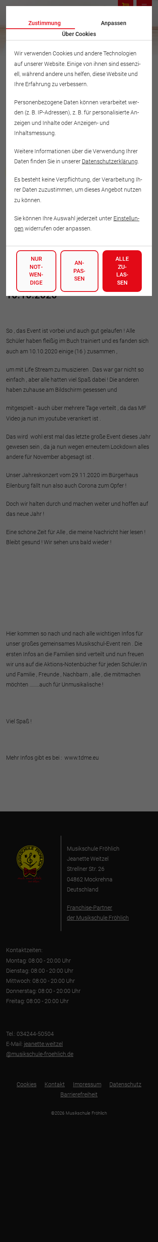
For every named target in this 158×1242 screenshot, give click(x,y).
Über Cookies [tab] (79, 34)
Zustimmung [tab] (44, 23)
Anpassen (79, 271)
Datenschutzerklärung (110, 161)
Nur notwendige (36, 271)
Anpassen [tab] (113, 23)
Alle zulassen (122, 271)
